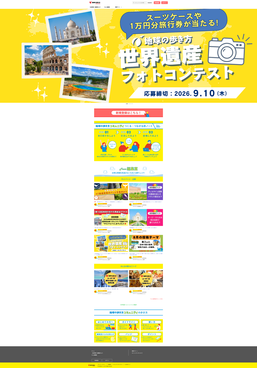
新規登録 (157, 2)
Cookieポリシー (128, 364)
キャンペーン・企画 (106, 206)
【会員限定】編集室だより (95, 7)
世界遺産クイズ (140, 206)
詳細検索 (150, 2)
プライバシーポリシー (102, 364)
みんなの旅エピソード (106, 293)
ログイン (164, 2)
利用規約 (109, 364)
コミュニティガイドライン (118, 364)
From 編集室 (107, 7)
